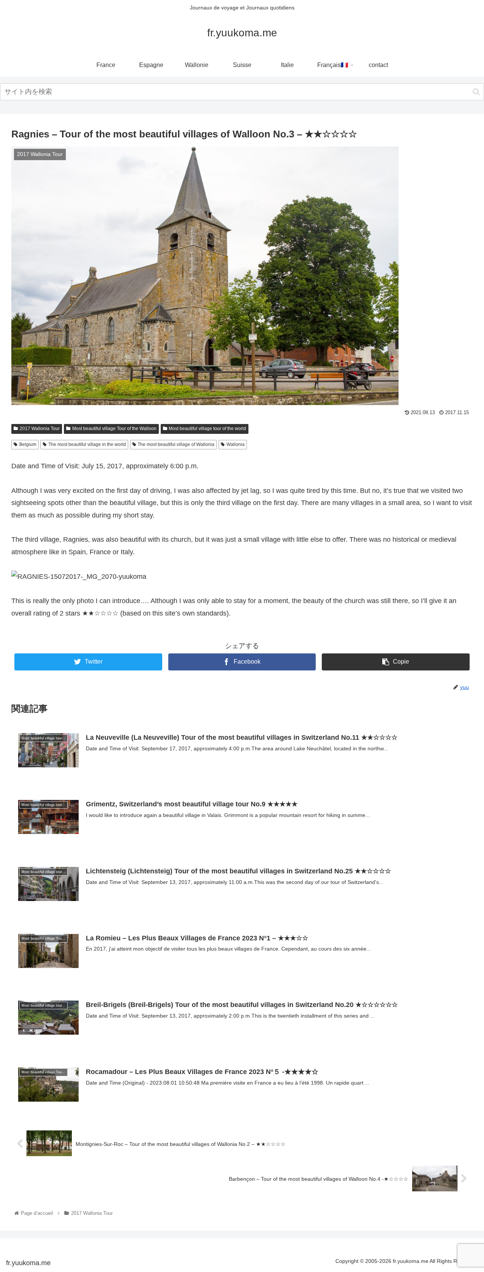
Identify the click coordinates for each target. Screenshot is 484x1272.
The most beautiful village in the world (87, 444)
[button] (476, 91)
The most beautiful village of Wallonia (176, 444)
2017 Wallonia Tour (40, 428)
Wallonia (235, 444)
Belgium (27, 444)
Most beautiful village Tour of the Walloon (114, 428)
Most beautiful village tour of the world (207, 428)
